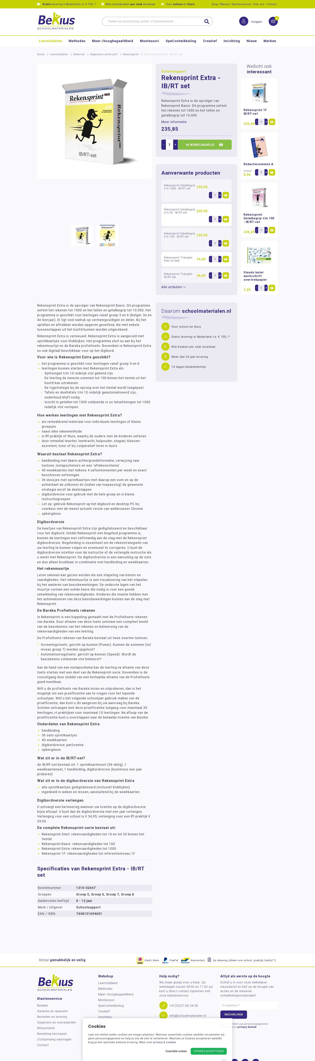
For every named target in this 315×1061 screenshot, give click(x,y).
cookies (171, 1042)
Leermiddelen (50, 41)
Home (41, 54)
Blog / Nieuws (221, 4)
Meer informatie (174, 122)
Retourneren (46, 1028)
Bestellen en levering (52, 1017)
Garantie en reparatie (52, 1011)
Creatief (210, 41)
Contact (272, 4)
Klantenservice (241, 4)
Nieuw (252, 41)
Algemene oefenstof (104, 54)
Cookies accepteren (209, 1051)
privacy (158, 1042)
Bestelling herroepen (52, 1033)
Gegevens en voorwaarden (56, 1022)
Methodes (77, 41)
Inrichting (232, 41)
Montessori (149, 41)
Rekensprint (131, 54)
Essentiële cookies (176, 1051)
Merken (270, 41)
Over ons (259, 4)
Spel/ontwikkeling (181, 41)
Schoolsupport (173, 71)
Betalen (42, 1005)
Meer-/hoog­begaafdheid (112, 41)
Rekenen (79, 54)
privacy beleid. (247, 1026)
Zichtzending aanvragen (54, 1039)
